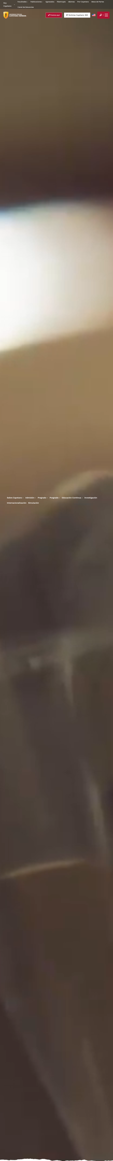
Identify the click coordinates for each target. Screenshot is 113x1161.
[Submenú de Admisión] (35, 497)
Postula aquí (55, 15)
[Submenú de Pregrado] (47, 497)
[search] (100, 15)
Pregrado (42, 498)
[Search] (100, 15)
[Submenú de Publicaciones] (42, 1)
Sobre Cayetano (14, 498)
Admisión (29, 498)
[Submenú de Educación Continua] (82, 497)
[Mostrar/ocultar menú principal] (106, 15)
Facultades (22, 2)
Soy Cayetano (7, 4)
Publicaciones (36, 2)
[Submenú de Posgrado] (59, 497)
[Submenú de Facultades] (27, 1)
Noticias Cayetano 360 (78, 15)
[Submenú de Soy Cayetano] (14, 4)
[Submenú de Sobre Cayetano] (23, 497)
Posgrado (54, 498)
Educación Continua (71, 498)
